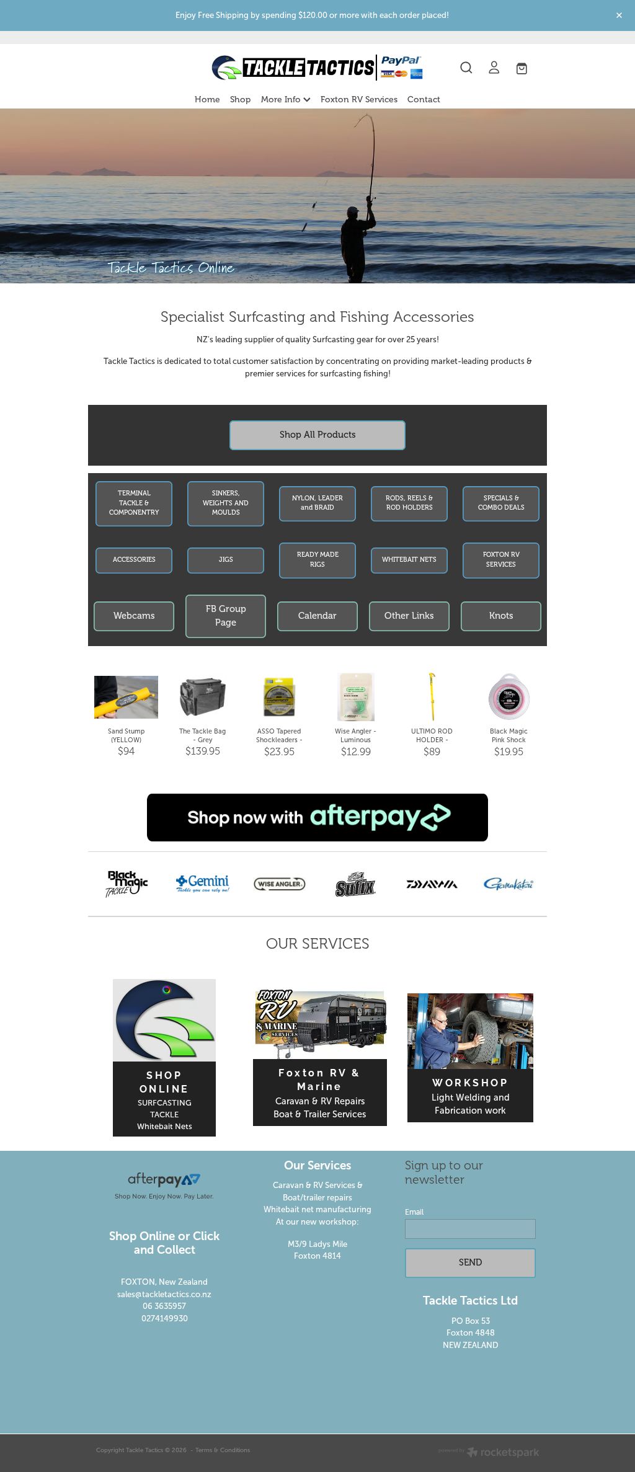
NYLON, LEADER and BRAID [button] (317, 503)
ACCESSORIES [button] (134, 560)
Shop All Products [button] (318, 435)
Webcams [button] (134, 616)
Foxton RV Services (359, 99)
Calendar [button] (317, 616)
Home (207, 99)
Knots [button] (501, 616)
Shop (240, 99)
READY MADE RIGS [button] (318, 560)
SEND (470, 1262)
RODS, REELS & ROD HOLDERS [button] (409, 503)
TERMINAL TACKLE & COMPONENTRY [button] (134, 503)
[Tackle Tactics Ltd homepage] (317, 67)
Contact (423, 99)
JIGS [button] (226, 560)
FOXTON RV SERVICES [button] (501, 560)
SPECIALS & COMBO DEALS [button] (501, 503)
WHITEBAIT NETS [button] (409, 560)
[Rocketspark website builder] (489, 1453)
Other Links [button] (409, 616)
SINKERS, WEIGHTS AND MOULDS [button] (226, 503)
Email (414, 1212)
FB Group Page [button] (226, 615)
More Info (282, 99)
